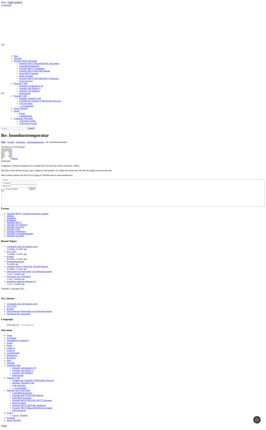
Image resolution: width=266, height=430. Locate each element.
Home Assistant (19, 403)
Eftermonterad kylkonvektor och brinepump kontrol (29, 271)
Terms (9, 335)
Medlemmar (12, 355)
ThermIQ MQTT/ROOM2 (18, 390)
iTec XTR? (11, 251)
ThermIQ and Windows (22, 373)
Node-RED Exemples (21, 398)
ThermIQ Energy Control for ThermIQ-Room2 (27, 266)
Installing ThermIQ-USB (23, 383)
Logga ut (11, 350)
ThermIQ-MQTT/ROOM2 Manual (27, 395)
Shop (9, 360)
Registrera (11, 358)
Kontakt (10, 256)
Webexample (18, 375)
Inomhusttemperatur (15, 261)
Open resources (19, 410)
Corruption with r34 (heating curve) (22, 246)
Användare (11, 338)
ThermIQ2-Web (14, 365)
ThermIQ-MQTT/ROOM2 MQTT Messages (32, 400)
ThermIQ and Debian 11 (23, 370)
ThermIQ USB (13, 378)
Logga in (11, 348)
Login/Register (13, 353)
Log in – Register (19, 415)
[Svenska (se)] (27, 324)
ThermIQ (11, 363)
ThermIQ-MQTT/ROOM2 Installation (29, 405)
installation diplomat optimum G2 (21, 281)
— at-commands (19, 388)
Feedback (11, 418)
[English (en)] (13, 324)
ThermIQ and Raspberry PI (24, 368)
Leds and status (19, 385)
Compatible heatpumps (22, 393)
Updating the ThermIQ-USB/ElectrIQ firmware (33, 380)
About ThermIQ (14, 420)
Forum (9, 343)
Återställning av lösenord (18, 340)
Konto (9, 345)
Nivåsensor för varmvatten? (19, 276)
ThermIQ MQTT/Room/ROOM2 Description (32, 408)
